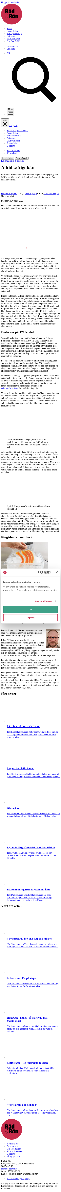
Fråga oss (11, 36)
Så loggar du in (13, 1156)
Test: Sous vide (13, 150)
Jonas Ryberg (31, 193)
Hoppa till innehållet (10, 2)
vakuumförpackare (9, 388)
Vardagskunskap (14, 33)
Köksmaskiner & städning (12, 161)
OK (30, 609)
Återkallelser (12, 143)
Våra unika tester (14, 1151)
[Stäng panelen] (57, 572)
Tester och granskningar (17, 130)
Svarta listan (12, 31)
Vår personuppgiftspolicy (18, 1178)
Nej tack (30, 617)
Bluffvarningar (13, 38)
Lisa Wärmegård (51, 193)
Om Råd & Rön (14, 41)
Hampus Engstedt (9, 193)
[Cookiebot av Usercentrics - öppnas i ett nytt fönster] (38, 572)
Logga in (11, 48)
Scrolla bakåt (7, 158)
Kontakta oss (12, 1143)
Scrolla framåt (21, 158)
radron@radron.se (9, 1169)
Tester (9, 28)
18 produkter (12, 153)
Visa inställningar (43, 601)
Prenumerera (12, 46)
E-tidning (11, 146)
